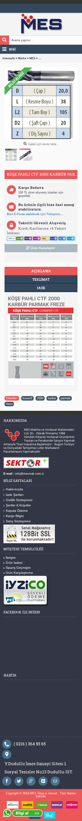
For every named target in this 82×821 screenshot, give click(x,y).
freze (9, 404)
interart (53, 793)
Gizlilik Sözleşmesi (19, 500)
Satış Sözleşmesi (18, 521)
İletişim (11, 557)
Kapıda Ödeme (17, 510)
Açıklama (41, 271)
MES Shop (37, 793)
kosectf (27, 398)
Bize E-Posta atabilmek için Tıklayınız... (35, 214)
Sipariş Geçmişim (18, 567)
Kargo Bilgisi (15, 516)
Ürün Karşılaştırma (19, 572)
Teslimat (41, 279)
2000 (40, 398)
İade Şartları (15, 495)
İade (41, 288)
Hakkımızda (14, 489)
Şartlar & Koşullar (18, 505)
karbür (52, 398)
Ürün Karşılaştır (43, 248)
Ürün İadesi (14, 562)
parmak (65, 398)
